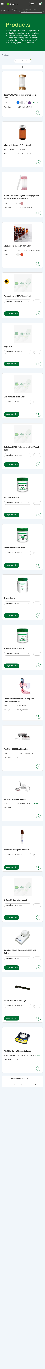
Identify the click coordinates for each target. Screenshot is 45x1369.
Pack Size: (7, 107)
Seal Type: (7, 710)
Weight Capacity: (9, 1055)
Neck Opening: (9, 149)
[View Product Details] (38, 112)
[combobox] (29, 10)
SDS (15, 10)
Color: (6, 102)
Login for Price (12, 313)
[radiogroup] (9, 10)
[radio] (2, 10)
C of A (6, 10)
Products (5, 55)
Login (32, 4)
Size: (5, 153)
